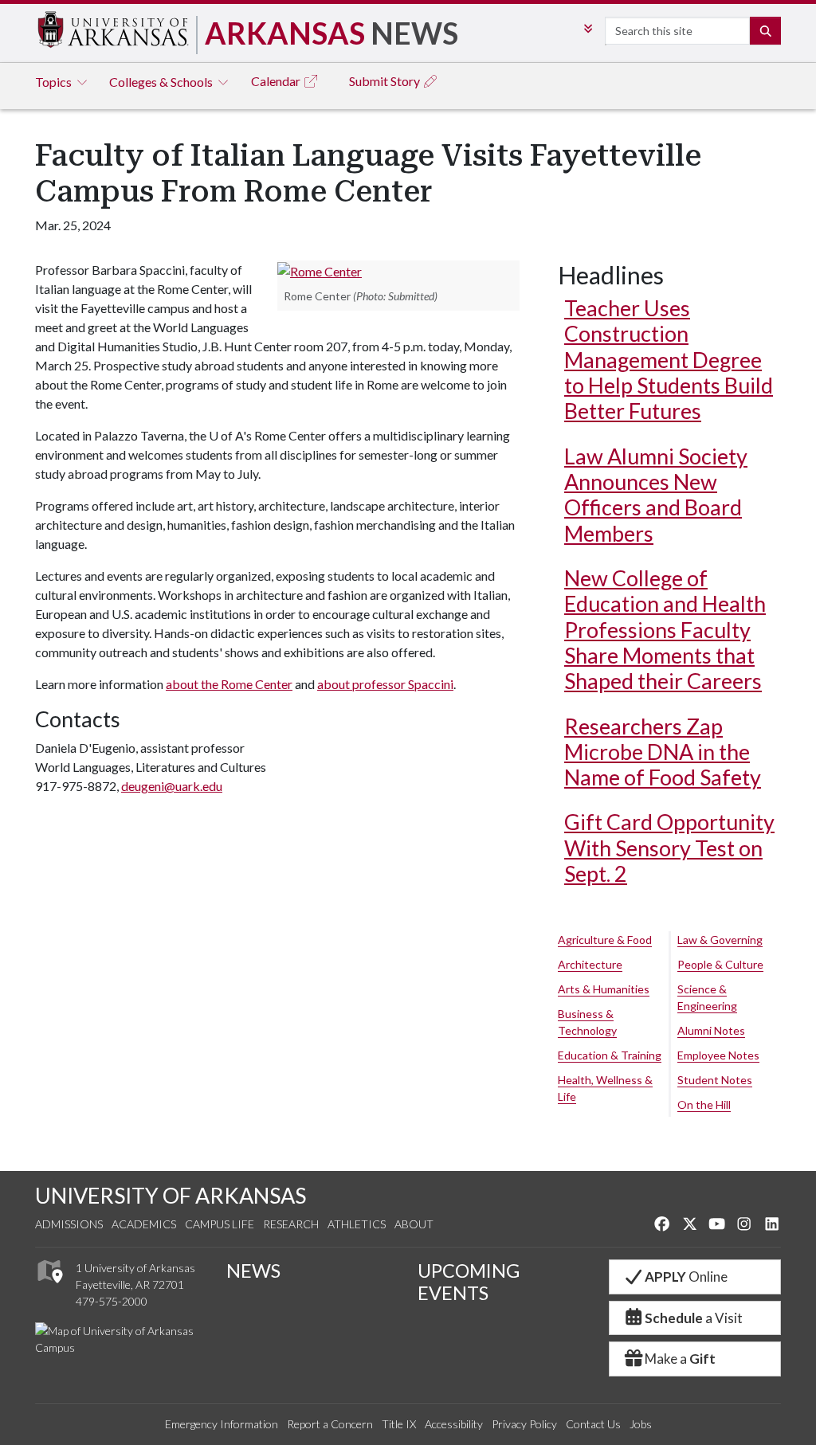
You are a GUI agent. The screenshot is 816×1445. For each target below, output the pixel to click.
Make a (680, 1358)
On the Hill (704, 1104)
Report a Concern (330, 1424)
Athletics (357, 1224)
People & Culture (720, 964)
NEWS (253, 1270)
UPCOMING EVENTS (469, 1281)
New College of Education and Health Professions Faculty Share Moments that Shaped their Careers (665, 629)
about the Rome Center (229, 683)
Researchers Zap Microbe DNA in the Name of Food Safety (662, 752)
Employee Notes (718, 1055)
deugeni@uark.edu (171, 785)
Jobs (641, 1424)
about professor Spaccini (385, 683)
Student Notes (714, 1080)
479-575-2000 (111, 1301)
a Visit (694, 1318)
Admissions (69, 1224)
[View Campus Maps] (49, 1287)
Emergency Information (221, 1424)
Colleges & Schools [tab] (162, 81)
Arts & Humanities (603, 989)
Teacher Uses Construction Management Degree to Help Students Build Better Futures (668, 359)
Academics (144, 1224)
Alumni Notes (711, 1030)
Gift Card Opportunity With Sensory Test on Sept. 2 (669, 848)
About (414, 1224)
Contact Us (593, 1424)
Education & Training (609, 1055)
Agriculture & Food (605, 939)
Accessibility (454, 1424)
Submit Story (385, 80)
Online (686, 1276)
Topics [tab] (54, 81)
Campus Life (219, 1224)
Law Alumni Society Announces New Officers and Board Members (655, 494)
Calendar (277, 80)
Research (291, 1224)
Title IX (399, 1424)
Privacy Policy (524, 1424)
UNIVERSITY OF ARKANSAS (170, 1195)
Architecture (590, 964)
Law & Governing (720, 939)
